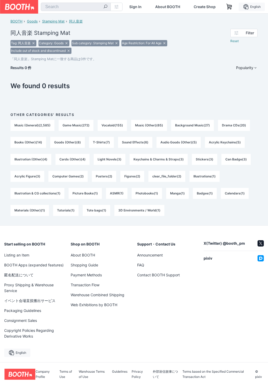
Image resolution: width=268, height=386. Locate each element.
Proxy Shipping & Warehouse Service (29, 288)
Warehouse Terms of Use (92, 374)
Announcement (150, 255)
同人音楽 (76, 21)
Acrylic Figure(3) (27, 176)
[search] (105, 7)
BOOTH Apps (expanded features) (34, 265)
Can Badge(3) (236, 159)
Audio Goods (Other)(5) (178, 142)
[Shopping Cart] (229, 7)
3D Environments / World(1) (139, 210)
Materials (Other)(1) (29, 210)
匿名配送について (19, 275)
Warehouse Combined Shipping (97, 295)
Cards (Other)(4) (72, 159)
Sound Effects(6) (135, 142)
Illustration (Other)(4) (30, 159)
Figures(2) (132, 176)
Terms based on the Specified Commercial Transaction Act (213, 374)
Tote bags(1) (96, 210)
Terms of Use (65, 374)
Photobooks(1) (147, 193)
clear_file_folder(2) (166, 176)
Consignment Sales (20, 320)
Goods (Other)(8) (67, 142)
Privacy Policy (137, 374)
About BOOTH (167, 7)
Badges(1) (205, 193)
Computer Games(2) (68, 176)
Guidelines (119, 371)
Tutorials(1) (66, 210)
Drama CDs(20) (234, 125)
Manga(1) (177, 193)
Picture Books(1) (85, 193)
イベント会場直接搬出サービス (29, 300)
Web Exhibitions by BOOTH (94, 305)
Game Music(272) (76, 125)
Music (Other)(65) (149, 125)
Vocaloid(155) (112, 125)
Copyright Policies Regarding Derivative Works (29, 333)
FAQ (140, 265)
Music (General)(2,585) (32, 125)
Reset (234, 41)
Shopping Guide (84, 265)
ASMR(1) (117, 193)
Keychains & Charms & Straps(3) (158, 159)
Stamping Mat (53, 21)
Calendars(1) (235, 193)
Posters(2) (104, 176)
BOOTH (16, 21)
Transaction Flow (85, 285)
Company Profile (43, 374)
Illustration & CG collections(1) (37, 193)
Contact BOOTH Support (158, 275)
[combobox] (76, 7)
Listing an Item (16, 255)
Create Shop (205, 7)
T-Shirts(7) (101, 142)
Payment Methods (86, 275)
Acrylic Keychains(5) (225, 142)
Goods (32, 21)
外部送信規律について (165, 374)
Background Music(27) (192, 125)
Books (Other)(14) (28, 142)
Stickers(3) (204, 159)
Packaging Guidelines (22, 310)
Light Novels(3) (109, 159)
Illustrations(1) (204, 176)
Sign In (135, 7)
